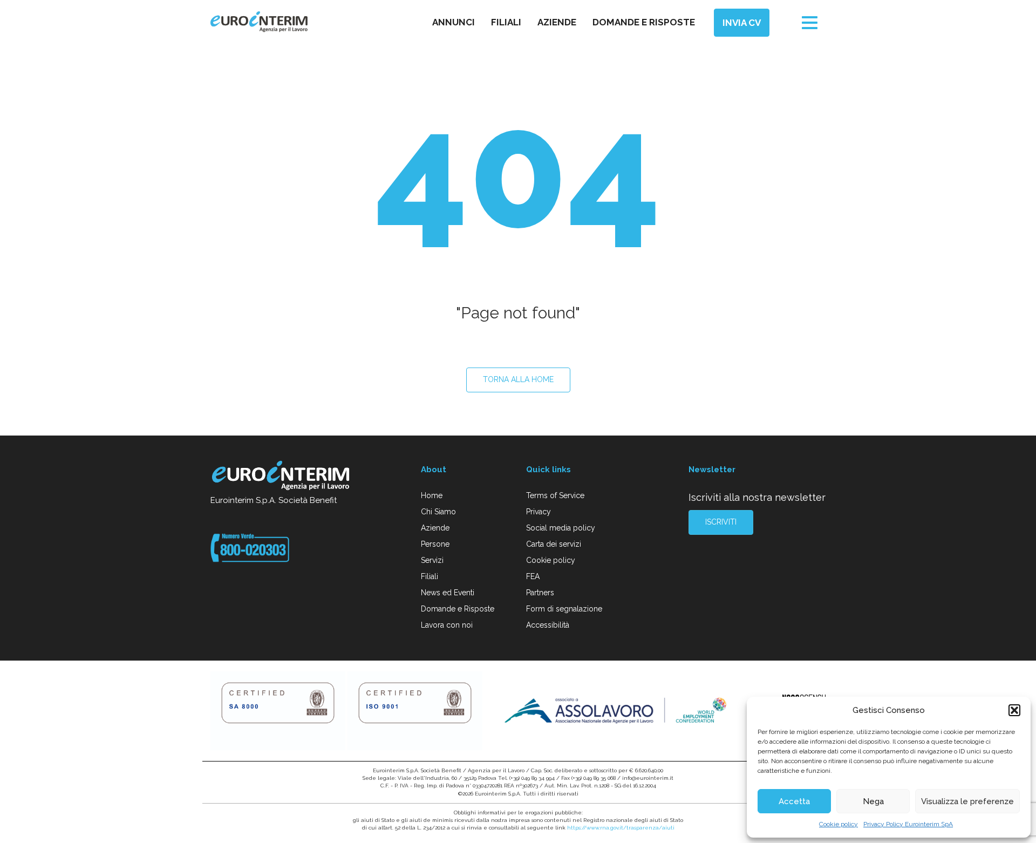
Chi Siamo (438, 511)
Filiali (506, 22)
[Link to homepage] (281, 477)
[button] (1014, 710)
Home (431, 495)
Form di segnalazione (564, 608)
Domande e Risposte (457, 608)
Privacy (538, 511)
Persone (435, 544)
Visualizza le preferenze (967, 801)
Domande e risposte (643, 22)
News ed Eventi (447, 592)
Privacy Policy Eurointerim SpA (908, 824)
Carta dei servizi (553, 544)
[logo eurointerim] (259, 21)
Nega (873, 801)
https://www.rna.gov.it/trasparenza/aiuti (620, 828)
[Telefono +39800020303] (249, 547)
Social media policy (560, 528)
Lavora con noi (447, 625)
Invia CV (742, 22)
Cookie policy (838, 824)
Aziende (556, 22)
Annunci (453, 22)
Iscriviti (721, 522)
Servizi (432, 560)
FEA (533, 576)
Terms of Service (555, 495)
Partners (540, 592)
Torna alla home (518, 379)
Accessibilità (547, 625)
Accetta (794, 801)
